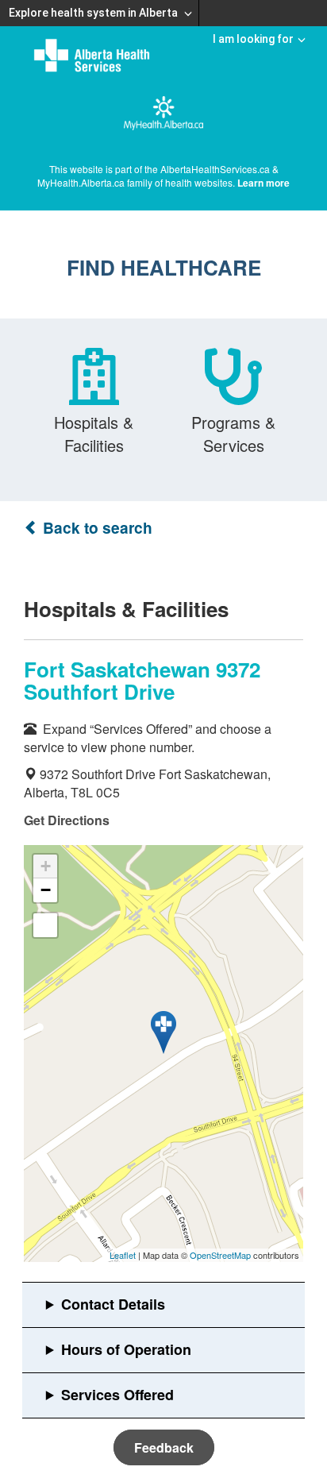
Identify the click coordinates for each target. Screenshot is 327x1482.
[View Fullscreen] (45, 925)
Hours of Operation (126, 1349)
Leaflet (123, 1255)
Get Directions (67, 820)
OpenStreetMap (220, 1255)
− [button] (45, 890)
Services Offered (117, 1394)
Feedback (164, 1447)
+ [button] (45, 866)
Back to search (95, 527)
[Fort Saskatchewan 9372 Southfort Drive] (163, 1032)
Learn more (263, 183)
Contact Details (113, 1304)
